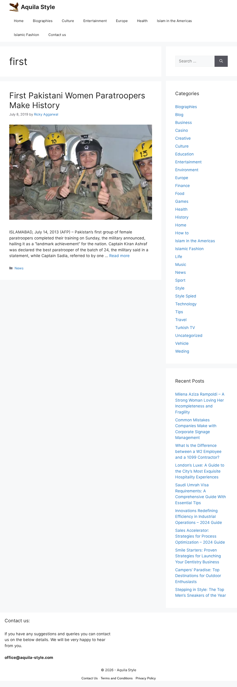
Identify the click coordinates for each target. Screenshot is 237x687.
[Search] (221, 61)
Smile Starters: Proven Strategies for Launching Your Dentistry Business (198, 556)
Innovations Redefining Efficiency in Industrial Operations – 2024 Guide (198, 516)
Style (179, 288)
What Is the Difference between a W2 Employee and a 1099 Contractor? (198, 451)
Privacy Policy (146, 678)
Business (183, 122)
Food (179, 193)
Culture (68, 21)
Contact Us (89, 678)
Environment (186, 170)
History (181, 217)
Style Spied (185, 296)
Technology (185, 304)
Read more (119, 255)
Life (178, 256)
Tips (179, 312)
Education (184, 154)
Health (142, 21)
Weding (182, 351)
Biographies (43, 21)
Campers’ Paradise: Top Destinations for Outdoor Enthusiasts (198, 576)
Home (19, 21)
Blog (179, 114)
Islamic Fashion (26, 34)
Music (180, 264)
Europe (122, 21)
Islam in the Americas (174, 21)
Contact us (57, 34)
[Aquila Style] (14, 7)
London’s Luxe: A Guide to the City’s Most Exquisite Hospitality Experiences (199, 471)
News (19, 268)
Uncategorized (189, 335)
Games (181, 201)
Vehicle (182, 343)
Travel (181, 319)
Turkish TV (185, 327)
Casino (181, 130)
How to (182, 233)
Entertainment (95, 21)
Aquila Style (38, 6)
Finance (182, 185)
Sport (180, 280)
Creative (183, 138)
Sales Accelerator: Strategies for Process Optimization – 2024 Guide (200, 536)
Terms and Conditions (117, 678)
